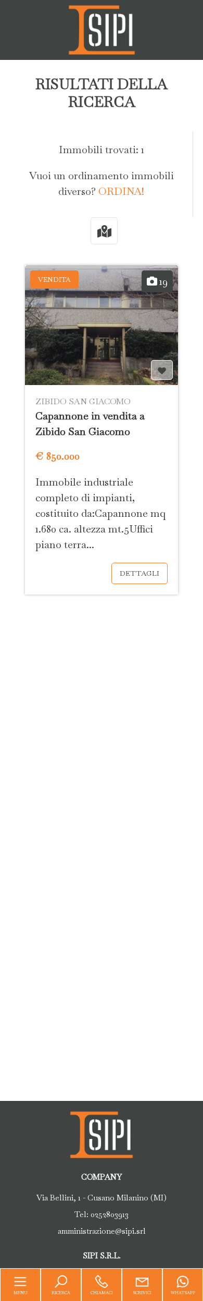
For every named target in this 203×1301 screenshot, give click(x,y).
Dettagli (139, 573)
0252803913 (110, 1214)
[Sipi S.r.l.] (101, 28)
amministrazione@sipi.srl (102, 1231)
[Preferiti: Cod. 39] (162, 370)
